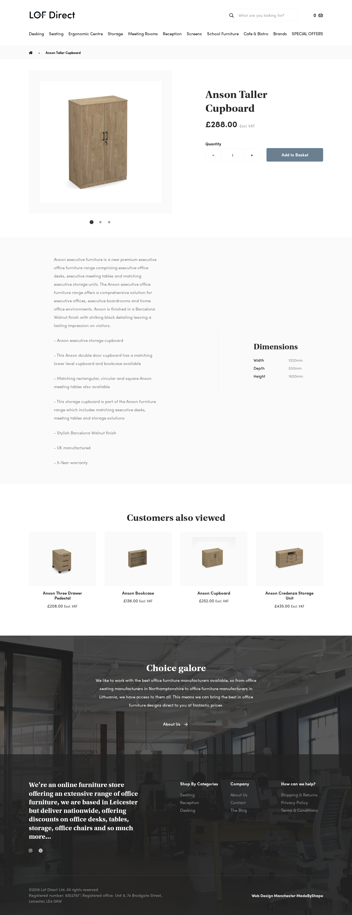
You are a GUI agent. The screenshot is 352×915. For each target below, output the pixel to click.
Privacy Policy (294, 802)
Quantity (213, 143)
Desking (187, 810)
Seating (187, 795)
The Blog (238, 810)
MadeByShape (309, 895)
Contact (238, 802)
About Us (239, 795)
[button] (91, 222)
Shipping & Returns (299, 795)
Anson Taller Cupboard (63, 52)
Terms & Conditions (299, 810)
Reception (189, 802)
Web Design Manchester (274, 895)
